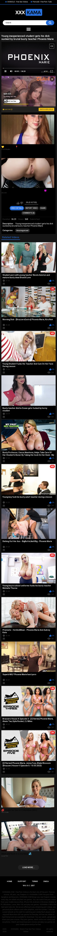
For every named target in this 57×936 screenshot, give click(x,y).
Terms (35, 881)
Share (43, 208)
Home (9, 881)
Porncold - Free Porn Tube (42, 2)
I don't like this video (21, 203)
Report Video (32, 208)
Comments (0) (29, 213)
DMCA (46, 881)
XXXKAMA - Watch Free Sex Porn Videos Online (26, 930)
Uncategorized (22, 231)
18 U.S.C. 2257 (29, 885)
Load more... (28, 867)
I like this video (18, 203)
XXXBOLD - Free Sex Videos (17, 2)
